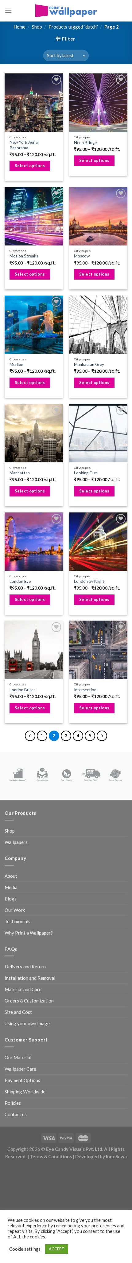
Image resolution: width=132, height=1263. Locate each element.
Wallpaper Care (20, 1069)
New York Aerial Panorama (24, 145)
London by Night (89, 581)
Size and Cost (18, 1012)
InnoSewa (116, 1156)
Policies (13, 1103)
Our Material (18, 1057)
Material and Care (23, 989)
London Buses (22, 689)
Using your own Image (27, 1023)
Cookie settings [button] (25, 1249)
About (11, 876)
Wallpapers (16, 842)
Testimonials (17, 921)
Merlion (16, 364)
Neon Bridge (85, 142)
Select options (30, 165)
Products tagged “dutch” (73, 26)
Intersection (85, 689)
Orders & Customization (29, 1000)
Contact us (16, 1114)
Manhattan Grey (89, 364)
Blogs (11, 898)
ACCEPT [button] (56, 1248)
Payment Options (22, 1080)
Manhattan (20, 472)
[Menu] (8, 10)
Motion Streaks (24, 255)
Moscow (82, 255)
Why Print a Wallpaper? (29, 932)
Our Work (15, 910)
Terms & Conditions (51, 1156)
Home (19, 26)
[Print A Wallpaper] (66, 10)
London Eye (20, 581)
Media (11, 887)
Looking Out (85, 472)
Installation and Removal (30, 978)
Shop (37, 26)
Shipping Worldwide (25, 1091)
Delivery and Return (25, 966)
